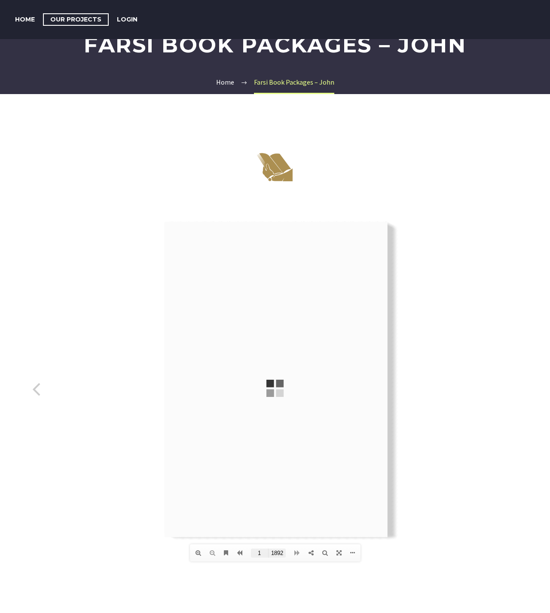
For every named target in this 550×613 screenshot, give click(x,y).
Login (127, 19)
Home (25, 19)
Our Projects (75, 19)
